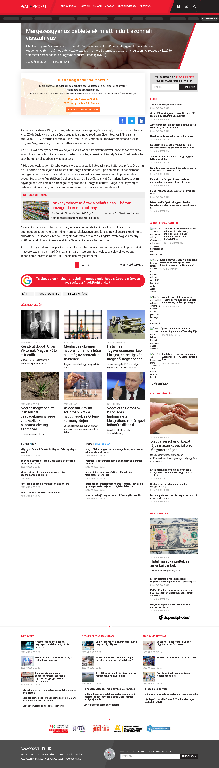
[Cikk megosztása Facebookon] (122, 120)
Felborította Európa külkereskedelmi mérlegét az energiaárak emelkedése (170, 180)
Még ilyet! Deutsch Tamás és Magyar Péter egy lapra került (49, 450)
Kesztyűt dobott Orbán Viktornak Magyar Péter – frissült (39, 350)
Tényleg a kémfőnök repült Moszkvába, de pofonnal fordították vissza (48, 462)
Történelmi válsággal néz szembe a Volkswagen (109, 689)
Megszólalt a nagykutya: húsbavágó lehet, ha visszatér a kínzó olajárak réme (114, 450)
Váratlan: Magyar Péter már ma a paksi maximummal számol (113, 462)
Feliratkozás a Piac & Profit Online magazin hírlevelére (148, 752)
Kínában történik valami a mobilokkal (176, 657)
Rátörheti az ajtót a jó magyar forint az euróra (45, 483)
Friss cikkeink (68, 6)
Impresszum (27, 755)
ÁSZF (37, 755)
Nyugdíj (97, 6)
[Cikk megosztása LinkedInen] (141, 120)
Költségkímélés (161, 393)
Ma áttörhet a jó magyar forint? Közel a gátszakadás (113, 495)
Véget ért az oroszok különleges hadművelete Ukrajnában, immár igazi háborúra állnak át (126, 416)
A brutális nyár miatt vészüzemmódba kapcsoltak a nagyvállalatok (116, 674)
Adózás (109, 6)
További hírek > (159, 383)
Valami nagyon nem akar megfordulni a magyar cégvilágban (116, 643)
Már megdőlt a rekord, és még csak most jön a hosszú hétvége (174, 496)
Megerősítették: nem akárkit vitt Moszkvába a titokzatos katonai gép (109, 473)
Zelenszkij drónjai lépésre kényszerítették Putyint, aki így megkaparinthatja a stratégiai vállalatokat (114, 485)
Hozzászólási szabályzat (72, 755)
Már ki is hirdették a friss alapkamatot (41, 492)
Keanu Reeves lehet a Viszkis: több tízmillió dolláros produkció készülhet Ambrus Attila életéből (178, 263)
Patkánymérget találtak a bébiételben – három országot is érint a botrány (91, 205)
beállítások (57, 759)
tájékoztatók (42, 759)
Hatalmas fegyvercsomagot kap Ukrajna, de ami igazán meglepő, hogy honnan (125, 352)
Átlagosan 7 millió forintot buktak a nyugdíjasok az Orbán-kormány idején (81, 414)
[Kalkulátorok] (178, 6)
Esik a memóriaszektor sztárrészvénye (43, 706)
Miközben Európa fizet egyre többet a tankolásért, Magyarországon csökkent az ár (173, 205)
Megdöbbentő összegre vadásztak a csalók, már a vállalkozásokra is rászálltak (49, 699)
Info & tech (28, 636)
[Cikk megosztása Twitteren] (131, 120)
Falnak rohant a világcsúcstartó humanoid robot (172, 192)
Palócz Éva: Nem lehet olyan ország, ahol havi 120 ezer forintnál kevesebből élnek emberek (172, 593)
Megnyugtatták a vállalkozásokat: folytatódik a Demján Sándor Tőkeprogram (173, 580)
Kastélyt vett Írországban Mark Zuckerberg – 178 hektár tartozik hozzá (179, 357)
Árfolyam (145, 6)
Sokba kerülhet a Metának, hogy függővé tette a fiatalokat (171, 157)
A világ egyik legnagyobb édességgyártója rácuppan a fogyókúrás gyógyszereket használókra (50, 677)
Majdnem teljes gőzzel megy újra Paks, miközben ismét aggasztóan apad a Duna (172, 146)
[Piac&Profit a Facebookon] (44, 748)
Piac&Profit (62, 61)
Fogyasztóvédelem (48, 294)
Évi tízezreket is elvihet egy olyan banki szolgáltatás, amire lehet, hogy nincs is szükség (171, 472)
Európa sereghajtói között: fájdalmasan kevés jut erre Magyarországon (171, 445)
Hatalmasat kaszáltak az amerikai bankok (172, 136)
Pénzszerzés (159, 513)
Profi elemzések (127, 6)
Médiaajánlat (49, 755)
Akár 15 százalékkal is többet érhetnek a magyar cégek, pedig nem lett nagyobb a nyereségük (179, 300)
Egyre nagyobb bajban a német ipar (102, 704)
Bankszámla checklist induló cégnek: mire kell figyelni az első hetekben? (115, 658)
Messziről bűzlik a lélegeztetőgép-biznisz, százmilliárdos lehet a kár (43, 473)
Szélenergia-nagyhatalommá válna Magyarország (168, 485)
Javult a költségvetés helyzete (166, 104)
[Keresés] (194, 6)
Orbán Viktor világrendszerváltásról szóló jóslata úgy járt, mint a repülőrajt (172, 114)
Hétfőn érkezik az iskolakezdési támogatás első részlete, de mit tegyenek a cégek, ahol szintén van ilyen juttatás (109, 697)
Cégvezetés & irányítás (98, 636)
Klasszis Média (73, 759)
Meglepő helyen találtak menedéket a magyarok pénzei (170, 605)
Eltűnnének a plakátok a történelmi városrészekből (171, 694)
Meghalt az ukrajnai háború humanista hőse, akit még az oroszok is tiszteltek (83, 352)
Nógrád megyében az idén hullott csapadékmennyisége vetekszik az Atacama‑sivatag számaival (38, 418)
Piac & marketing (154, 636)
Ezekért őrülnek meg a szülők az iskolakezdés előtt (174, 674)
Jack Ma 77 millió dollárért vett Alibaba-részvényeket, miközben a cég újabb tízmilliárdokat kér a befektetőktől (180, 234)
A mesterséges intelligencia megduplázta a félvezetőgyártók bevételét (173, 126)
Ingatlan (85, 6)
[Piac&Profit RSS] (49, 748)
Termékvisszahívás (75, 294)
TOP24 (28, 443)
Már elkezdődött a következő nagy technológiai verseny (53, 658)
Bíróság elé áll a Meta (155, 689)
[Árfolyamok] (186, 6)
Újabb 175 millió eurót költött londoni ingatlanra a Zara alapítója (178, 330)
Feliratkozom (188, 87)
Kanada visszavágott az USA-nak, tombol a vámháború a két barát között (173, 169)
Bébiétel (27, 294)
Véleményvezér (31, 304)
